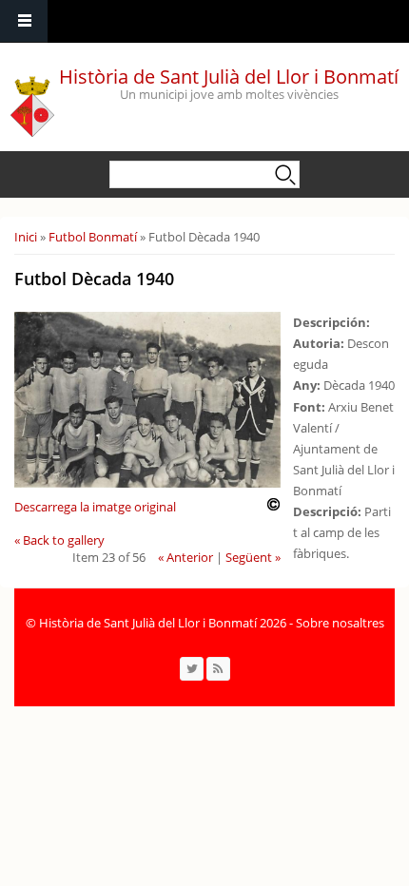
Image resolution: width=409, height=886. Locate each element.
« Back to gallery (59, 540)
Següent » (253, 557)
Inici (25, 236)
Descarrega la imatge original (95, 506)
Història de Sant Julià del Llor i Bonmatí (229, 76)
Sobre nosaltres (340, 622)
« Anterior (185, 557)
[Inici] (32, 102)
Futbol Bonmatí (93, 236)
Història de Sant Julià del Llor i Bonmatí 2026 (162, 622)
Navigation (24, 21)
